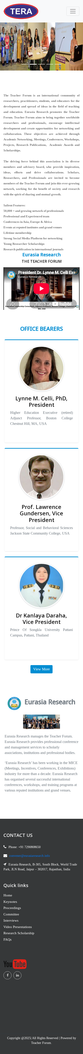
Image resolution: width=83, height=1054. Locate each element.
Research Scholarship (18, 933)
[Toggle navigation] (72, 11)
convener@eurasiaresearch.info (29, 855)
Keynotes (10, 902)
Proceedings (12, 908)
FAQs (7, 939)
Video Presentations (17, 927)
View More (41, 669)
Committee (11, 914)
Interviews (10, 920)
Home (7, 895)
